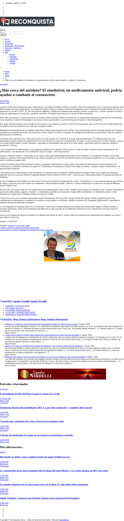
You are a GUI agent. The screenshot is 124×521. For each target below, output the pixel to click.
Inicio (7, 39)
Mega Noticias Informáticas (54, 319)
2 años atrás (4, 426)
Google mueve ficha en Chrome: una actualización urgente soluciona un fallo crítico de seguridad (42, 335)
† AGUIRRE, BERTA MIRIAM (17, 310)
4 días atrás (4, 462)
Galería (12, 63)
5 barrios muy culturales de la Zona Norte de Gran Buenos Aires (32, 421)
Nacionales (9, 44)
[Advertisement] (62, 281)
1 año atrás (4, 412)
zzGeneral (4, 84)
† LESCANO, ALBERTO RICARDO (20, 312)
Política (8, 50)
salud (28, 225)
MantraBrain (64, 520)
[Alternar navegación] (1, 28)
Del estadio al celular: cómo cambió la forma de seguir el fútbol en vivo (35, 457)
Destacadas (4, 466)
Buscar (2, 30)
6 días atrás (4, 503)
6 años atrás (4, 101)
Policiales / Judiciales (13, 48)
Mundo (12, 61)
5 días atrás (4, 475)
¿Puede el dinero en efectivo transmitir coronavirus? (19, 228)
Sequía (12, 54)
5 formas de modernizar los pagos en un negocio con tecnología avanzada (36, 435)
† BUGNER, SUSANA (14, 308)
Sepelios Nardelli (38, 301)
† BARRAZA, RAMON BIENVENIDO (21, 315)
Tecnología (14, 59)
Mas (6, 52)
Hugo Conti (4, 103)
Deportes (13, 57)
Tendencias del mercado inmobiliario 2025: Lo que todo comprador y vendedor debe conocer (46, 407)
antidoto (11, 225)
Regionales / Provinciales (14, 46)
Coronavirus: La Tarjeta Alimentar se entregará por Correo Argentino (26, 230)
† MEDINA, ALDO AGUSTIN (17, 306)
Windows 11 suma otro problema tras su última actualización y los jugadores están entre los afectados (43, 346)
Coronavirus (20, 225)
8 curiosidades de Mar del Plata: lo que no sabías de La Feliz (30, 394)
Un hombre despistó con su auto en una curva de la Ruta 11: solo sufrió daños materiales (44, 484)
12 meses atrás (5, 398)
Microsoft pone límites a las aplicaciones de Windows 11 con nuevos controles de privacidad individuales (45, 357)
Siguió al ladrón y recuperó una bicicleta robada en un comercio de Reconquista (39, 498)
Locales (8, 41)
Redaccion (4, 464)
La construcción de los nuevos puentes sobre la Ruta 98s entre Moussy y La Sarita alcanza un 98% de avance (54, 470)
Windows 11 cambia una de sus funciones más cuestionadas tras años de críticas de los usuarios (41, 324)
